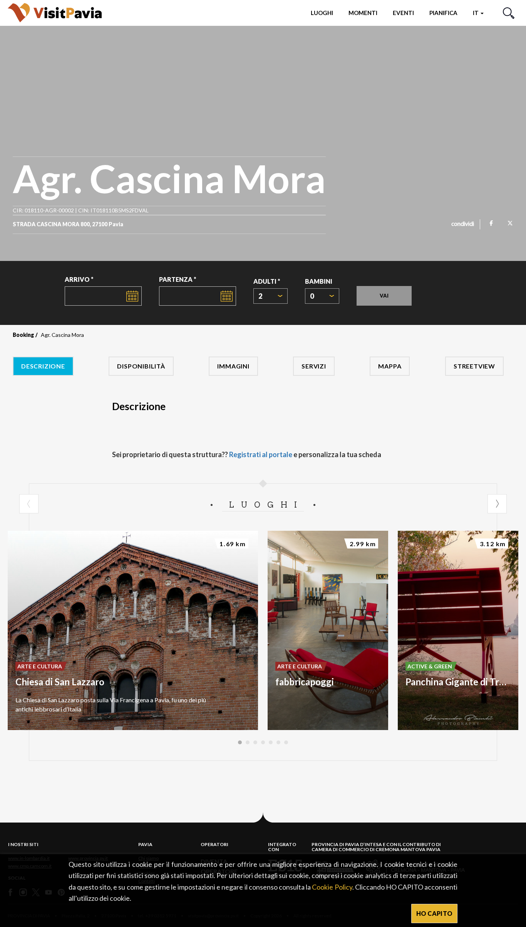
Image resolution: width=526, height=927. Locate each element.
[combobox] (270, 296)
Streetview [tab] (474, 366)
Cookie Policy (332, 887)
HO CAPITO (434, 913)
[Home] (55, 12)
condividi (462, 224)
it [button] (476, 12)
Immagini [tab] (233, 366)
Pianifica (443, 12)
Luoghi (322, 12)
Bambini (318, 281)
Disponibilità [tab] (141, 366)
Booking (23, 334)
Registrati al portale (260, 454)
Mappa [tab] (389, 366)
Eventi (403, 12)
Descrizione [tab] (43, 366)
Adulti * (266, 281)
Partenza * (177, 279)
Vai (384, 296)
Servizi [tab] (314, 366)
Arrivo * (79, 279)
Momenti (362, 12)
